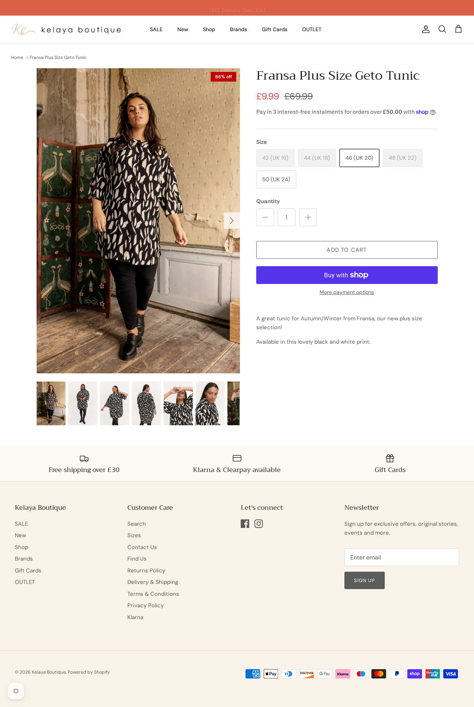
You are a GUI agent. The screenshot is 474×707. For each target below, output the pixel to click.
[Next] (232, 220)
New (182, 29)
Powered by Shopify (89, 672)
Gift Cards (274, 29)
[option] (138, 221)
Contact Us (142, 547)
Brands (238, 29)
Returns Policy (146, 570)
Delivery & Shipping (152, 582)
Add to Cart (347, 250)
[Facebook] (245, 523)
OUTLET (311, 29)
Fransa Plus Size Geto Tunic (58, 57)
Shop (209, 29)
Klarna (135, 617)
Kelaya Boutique (49, 672)
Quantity (268, 201)
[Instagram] (258, 523)
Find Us (137, 558)
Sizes (134, 535)
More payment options (347, 292)
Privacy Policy (145, 605)
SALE (156, 29)
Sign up (364, 580)
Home (17, 57)
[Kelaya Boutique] (66, 29)
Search (136, 524)
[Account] (424, 29)
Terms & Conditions (153, 594)
